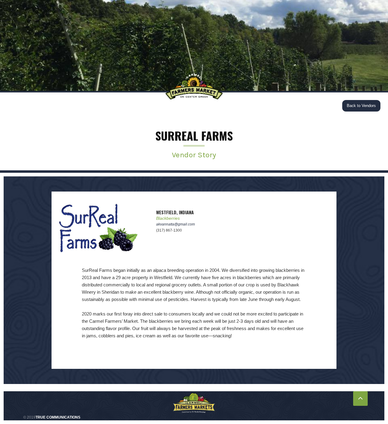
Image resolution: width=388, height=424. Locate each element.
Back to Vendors (361, 105)
